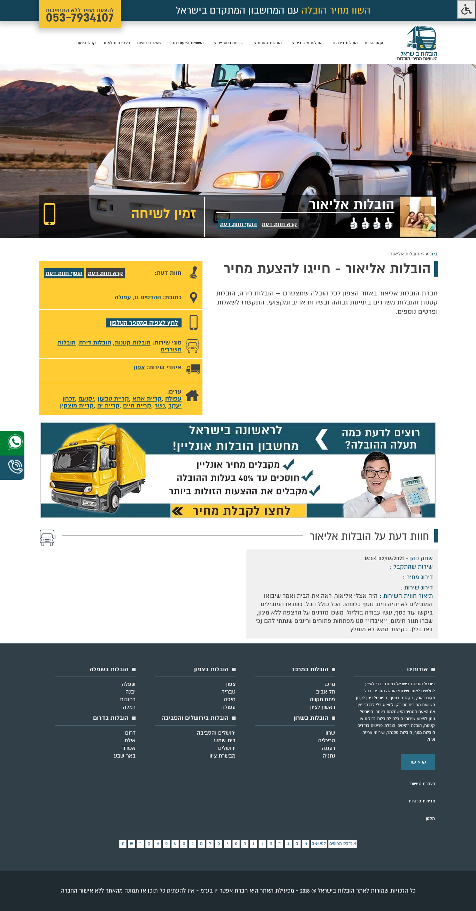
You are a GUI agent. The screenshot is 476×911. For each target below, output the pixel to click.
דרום (130, 732)
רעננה (328, 748)
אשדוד (128, 748)
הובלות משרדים (308, 43)
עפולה (173, 399)
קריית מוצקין (77, 406)
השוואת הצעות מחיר (186, 43)
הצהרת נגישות (422, 783)
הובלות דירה (347, 43)
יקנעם (86, 399)
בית (434, 254)
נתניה (329, 755)
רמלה (129, 707)
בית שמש (225, 740)
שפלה (129, 684)
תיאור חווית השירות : (405, 596)
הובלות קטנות (270, 43)
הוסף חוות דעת (238, 224)
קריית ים (108, 406)
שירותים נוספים (230, 43)
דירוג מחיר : (417, 577)
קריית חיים (137, 406)
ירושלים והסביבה (216, 732)
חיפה (230, 699)
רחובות (128, 699)
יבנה (130, 691)
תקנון (430, 818)
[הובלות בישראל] (417, 59)
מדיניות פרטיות (422, 801)
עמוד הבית (373, 43)
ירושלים (227, 748)
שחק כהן (421, 558)
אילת (130, 740)
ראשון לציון (322, 707)
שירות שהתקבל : (411, 566)
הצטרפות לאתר (116, 43)
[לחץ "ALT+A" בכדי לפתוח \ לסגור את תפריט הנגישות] (466, 9)
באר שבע (125, 755)
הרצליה (326, 740)
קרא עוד (417, 762)
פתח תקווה (322, 699)
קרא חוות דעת (279, 224)
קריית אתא (147, 399)
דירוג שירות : (416, 587)
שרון (330, 732)
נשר (160, 406)
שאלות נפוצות (149, 43)
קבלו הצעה (86, 43)
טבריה (228, 691)
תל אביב (325, 691)
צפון (139, 367)
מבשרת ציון (222, 755)
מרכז (329, 684)
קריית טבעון (113, 399)
